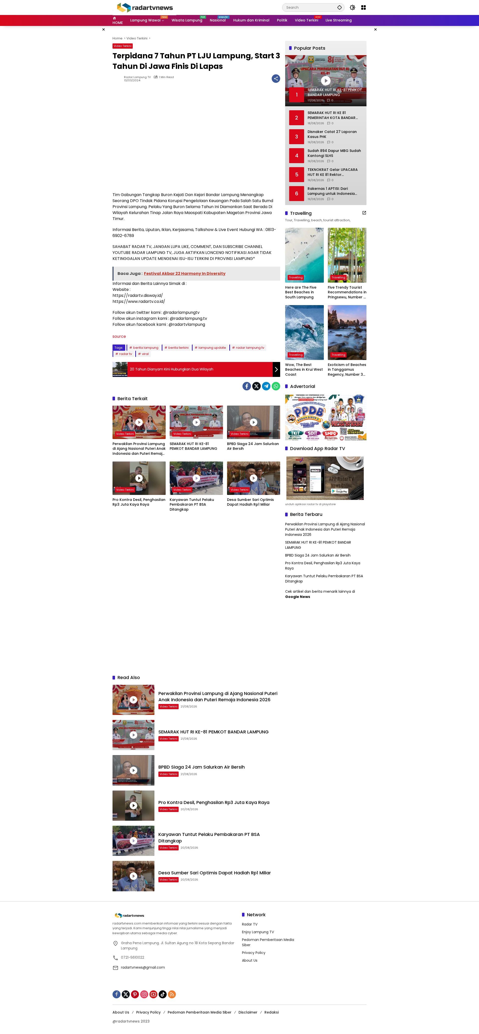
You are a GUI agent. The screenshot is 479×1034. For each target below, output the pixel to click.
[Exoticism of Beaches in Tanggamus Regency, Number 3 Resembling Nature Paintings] (347, 332)
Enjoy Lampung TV (258, 931)
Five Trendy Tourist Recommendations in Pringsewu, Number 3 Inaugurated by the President (347, 292)
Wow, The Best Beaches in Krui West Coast (304, 369)
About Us (249, 960)
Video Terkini (122, 46)
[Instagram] (144, 994)
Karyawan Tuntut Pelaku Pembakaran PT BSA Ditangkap (192, 504)
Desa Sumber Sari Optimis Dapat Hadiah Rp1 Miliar (250, 502)
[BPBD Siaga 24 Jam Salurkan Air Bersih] (253, 422)
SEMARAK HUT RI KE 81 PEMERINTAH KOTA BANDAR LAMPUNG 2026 (332, 115)
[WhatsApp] (276, 386)
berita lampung (145, 347)
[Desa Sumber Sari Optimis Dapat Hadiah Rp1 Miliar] (253, 478)
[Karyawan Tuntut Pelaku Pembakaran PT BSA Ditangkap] (196, 478)
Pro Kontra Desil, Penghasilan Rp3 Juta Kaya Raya (139, 502)
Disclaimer (248, 1012)
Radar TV (249, 924)
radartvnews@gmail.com (143, 967)
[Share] (276, 78)
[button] (340, 7)
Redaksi (271, 1012)
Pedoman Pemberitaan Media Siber (200, 1012)
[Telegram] (266, 386)
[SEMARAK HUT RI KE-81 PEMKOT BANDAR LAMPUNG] (196, 422)
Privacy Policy (253, 952)
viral (145, 353)
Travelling (296, 277)
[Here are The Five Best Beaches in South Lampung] (304, 255)
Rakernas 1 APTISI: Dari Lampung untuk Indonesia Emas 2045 (331, 191)
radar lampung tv (250, 347)
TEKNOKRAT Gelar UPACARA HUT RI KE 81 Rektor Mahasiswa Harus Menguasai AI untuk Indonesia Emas (334, 172)
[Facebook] (246, 386)
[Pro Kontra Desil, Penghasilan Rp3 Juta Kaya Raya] (139, 478)
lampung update (212, 347)
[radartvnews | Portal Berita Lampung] (144, 7)
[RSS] (172, 994)
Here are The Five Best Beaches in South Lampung (300, 292)
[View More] (364, 213)
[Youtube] (153, 994)
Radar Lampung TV (137, 77)
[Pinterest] (135, 994)
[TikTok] (163, 994)
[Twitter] (256, 386)
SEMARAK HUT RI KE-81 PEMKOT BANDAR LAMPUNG (193, 446)
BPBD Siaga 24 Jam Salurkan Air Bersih (253, 446)
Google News (297, 596)
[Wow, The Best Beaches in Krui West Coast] (304, 332)
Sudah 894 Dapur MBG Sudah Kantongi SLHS (334, 153)
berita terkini (178, 347)
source (119, 336)
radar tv (125, 353)
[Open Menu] (363, 7)
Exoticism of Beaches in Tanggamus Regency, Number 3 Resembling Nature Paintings (347, 369)
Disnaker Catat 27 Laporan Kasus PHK (332, 134)
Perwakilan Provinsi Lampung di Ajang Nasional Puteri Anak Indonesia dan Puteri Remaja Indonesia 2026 (139, 449)
